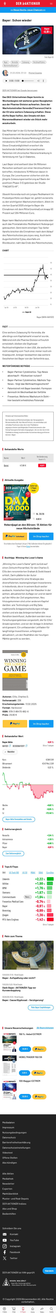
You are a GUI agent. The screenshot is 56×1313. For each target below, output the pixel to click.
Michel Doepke (35, 73)
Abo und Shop (9, 1208)
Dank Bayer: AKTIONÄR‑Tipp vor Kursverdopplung (19, 989)
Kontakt (14, 1234)
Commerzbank (9, 897)
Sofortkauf (20, 536)
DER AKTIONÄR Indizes (14, 1203)
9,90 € (24, 1072)
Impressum (8, 1127)
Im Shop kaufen (41, 536)
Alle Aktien (8, 1173)
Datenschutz (9, 1137)
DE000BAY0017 (19, 745)
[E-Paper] (23, 1309)
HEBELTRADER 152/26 (30, 1057)
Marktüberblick (10, 1193)
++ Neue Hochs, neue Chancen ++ (28, 9)
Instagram (15, 1246)
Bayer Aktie (7, 742)
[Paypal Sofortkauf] (15, 723)
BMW (4, 888)
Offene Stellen (9, 1157)
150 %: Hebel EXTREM (30, 1034)
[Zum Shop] (14, 1309)
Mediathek (7, 1178)
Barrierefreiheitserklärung (16, 1142)
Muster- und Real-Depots (15, 1198)
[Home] (32, 1309)
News (27, 897)
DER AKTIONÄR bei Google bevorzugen (19, 90)
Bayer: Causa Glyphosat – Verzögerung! (23, 1000)
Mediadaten (8, 1122)
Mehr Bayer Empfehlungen (40, 1007)
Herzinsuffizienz (39, 62)
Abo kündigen (9, 1162)
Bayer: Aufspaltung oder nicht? (18, 978)
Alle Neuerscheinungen (45, 1028)
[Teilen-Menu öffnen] (42, 1309)
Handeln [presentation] (49, 1270)
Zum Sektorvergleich (13, 853)
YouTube (14, 1240)
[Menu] (52, 3)
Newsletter (8, 1183)
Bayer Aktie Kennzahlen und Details (19, 819)
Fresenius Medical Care (12, 901)
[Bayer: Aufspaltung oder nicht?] (28, 955)
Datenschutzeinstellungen (16, 1147)
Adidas (5, 883)
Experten (7, 1188)
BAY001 (5, 745)
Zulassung (25, 62)
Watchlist (10, 751)
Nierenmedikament (11, 65)
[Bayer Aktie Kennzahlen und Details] (28, 785)
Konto (28, 546)
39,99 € (25, 1049)
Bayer (6, 62)
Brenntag (6, 910)
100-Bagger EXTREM (29, 1080)
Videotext (7, 1152)
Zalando (5, 879)
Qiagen (5, 915)
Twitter (13, 1258)
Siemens (6, 892)
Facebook (15, 1252)
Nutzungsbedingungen (14, 1132)
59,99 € (25, 1096)
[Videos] (4, 1309)
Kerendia (15, 62)
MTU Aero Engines (10, 919)
